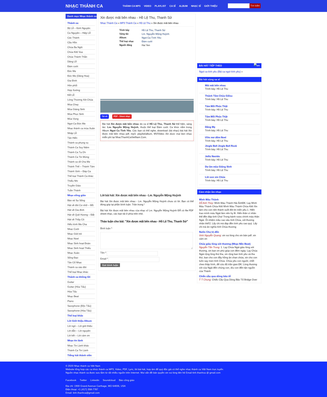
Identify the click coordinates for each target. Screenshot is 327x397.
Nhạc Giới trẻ (74, 233)
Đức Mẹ (71, 71)
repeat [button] (133, 107)
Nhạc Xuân (73, 252)
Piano (70, 301)
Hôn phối (72, 85)
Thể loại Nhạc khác (77, 272)
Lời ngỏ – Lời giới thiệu (79, 326)
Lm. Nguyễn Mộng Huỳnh (155, 34)
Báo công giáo (126, 380)
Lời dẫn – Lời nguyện (78, 330)
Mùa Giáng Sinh (76, 109)
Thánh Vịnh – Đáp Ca (79, 171)
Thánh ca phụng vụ (77, 142)
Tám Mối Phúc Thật (216, 106)
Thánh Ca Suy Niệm (78, 147)
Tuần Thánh (74, 190)
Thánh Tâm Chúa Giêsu (218, 95)
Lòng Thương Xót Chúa (80, 99)
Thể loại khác (75, 315)
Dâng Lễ (72, 61)
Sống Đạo (72, 257)
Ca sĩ (172, 6)
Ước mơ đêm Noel (215, 137)
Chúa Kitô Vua (75, 52)
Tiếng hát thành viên (79, 355)
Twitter (83, 380)
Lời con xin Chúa (215, 177)
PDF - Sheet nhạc (122, 116)
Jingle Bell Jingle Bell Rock (221, 145)
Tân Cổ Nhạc (74, 262)
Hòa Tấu (72, 291)
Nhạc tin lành (75, 340)
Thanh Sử (159, 30)
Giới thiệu (210, 6)
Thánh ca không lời (78, 277)
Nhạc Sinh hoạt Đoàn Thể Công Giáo (78, 244)
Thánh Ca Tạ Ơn (76, 152)
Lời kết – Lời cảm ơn (78, 335)
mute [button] (171, 107)
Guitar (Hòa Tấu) (76, 286)
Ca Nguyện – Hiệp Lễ (79, 33)
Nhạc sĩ (196, 6)
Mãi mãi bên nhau (215, 85)
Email (104, 258)
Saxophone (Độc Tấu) (79, 305)
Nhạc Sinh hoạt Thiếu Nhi (79, 248)
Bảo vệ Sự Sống (76, 200)
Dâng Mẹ (210, 127)
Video (147, 6)
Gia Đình (72, 80)
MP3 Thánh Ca (128, 23)
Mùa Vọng (73, 118)
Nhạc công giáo (76, 195)
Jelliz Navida (212, 156)
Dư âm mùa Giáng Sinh (218, 166)
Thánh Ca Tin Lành (77, 350)
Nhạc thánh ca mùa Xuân (81, 128)
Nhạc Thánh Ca (84, 6)
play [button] (114, 107)
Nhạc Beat (73, 296)
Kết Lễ (70, 95)
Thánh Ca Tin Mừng (78, 157)
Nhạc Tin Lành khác (78, 345)
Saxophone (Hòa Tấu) (79, 310)
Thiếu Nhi (72, 180)
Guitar (70, 282)
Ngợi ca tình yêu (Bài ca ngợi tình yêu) (220, 71)
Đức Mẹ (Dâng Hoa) (78, 75)
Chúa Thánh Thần (77, 56)
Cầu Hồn (72, 42)
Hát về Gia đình (75, 210)
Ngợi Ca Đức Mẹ (76, 123)
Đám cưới (147, 41)
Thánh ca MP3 (132, 6)
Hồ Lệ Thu (145, 23)
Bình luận (106, 228)
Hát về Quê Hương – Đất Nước (80, 215)
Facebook (71, 380)
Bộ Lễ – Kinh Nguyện (78, 28)
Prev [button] (105, 107)
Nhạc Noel (73, 238)
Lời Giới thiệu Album (79, 320)
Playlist (160, 6)
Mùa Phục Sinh (75, 114)
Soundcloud (109, 380)
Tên (103, 252)
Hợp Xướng (73, 90)
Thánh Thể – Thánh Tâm (81, 166)
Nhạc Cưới (73, 229)
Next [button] (122, 107)
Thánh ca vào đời (76, 267)
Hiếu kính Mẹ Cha (77, 224)
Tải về (104, 116)
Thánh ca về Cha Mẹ (78, 161)
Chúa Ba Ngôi (74, 47)
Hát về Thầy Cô (75, 219)
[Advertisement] (147, 72)
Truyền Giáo (74, 185)
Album (183, 6)
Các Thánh (73, 37)
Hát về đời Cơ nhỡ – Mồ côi (80, 206)
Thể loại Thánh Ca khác (80, 176)
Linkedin (94, 380)
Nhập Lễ (72, 133)
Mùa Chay (73, 104)
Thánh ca (72, 23)
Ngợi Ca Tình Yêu (151, 37)
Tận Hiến (72, 137)
